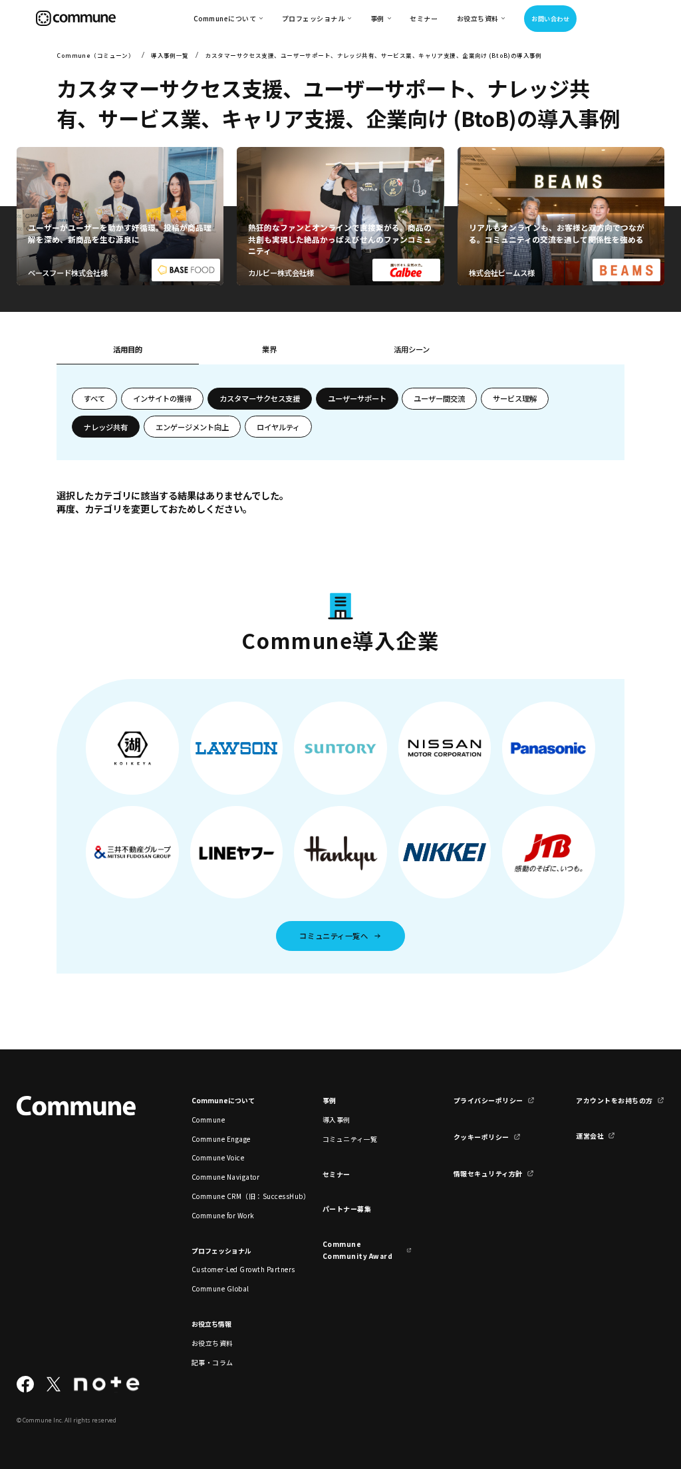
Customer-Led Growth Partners (236, 1269)
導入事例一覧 (170, 55)
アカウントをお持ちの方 (614, 1100)
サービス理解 (515, 398)
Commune (208, 1120)
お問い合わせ (550, 18)
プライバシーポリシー (488, 1100)
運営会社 (590, 1135)
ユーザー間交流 (439, 398)
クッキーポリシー (481, 1137)
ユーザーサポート (357, 398)
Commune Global (220, 1288)
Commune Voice (218, 1157)
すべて (94, 398)
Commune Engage (221, 1139)
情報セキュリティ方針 (488, 1173)
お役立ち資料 (212, 1343)
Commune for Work (223, 1215)
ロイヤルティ (278, 427)
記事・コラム (212, 1362)
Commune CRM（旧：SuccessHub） (236, 1196)
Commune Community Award (357, 1249)
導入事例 (336, 1120)
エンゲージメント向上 (192, 427)
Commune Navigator (225, 1177)
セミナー (424, 18)
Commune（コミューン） (95, 55)
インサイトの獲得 (162, 398)
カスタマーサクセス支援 (259, 398)
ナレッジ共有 (106, 427)
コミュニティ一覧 (350, 1139)
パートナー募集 (347, 1209)
